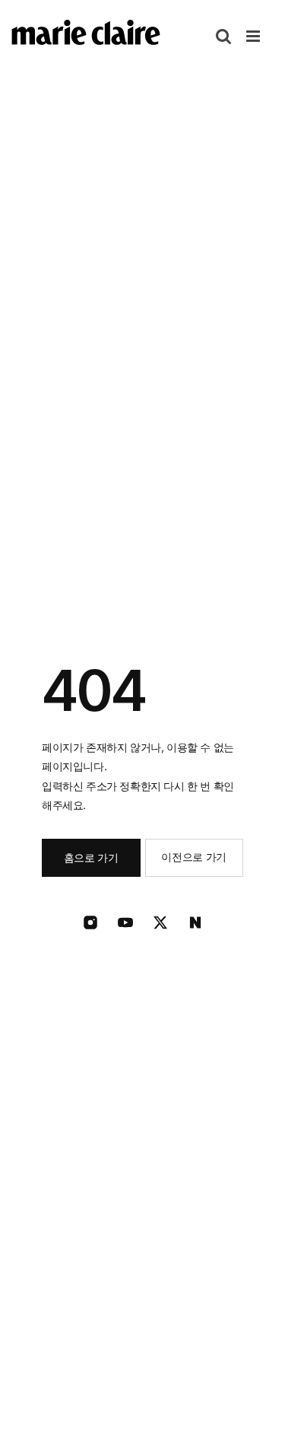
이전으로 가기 (193, 856)
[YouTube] (125, 922)
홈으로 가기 (91, 857)
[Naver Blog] (195, 922)
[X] (160, 922)
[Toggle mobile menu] (254, 36)
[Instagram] (90, 922)
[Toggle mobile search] (223, 36)
